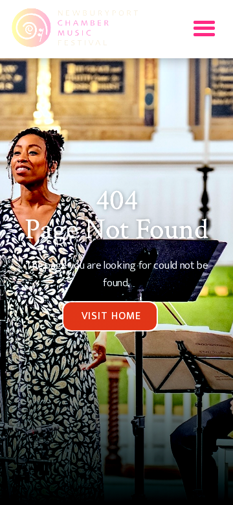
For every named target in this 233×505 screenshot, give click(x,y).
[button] (204, 29)
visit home (111, 316)
